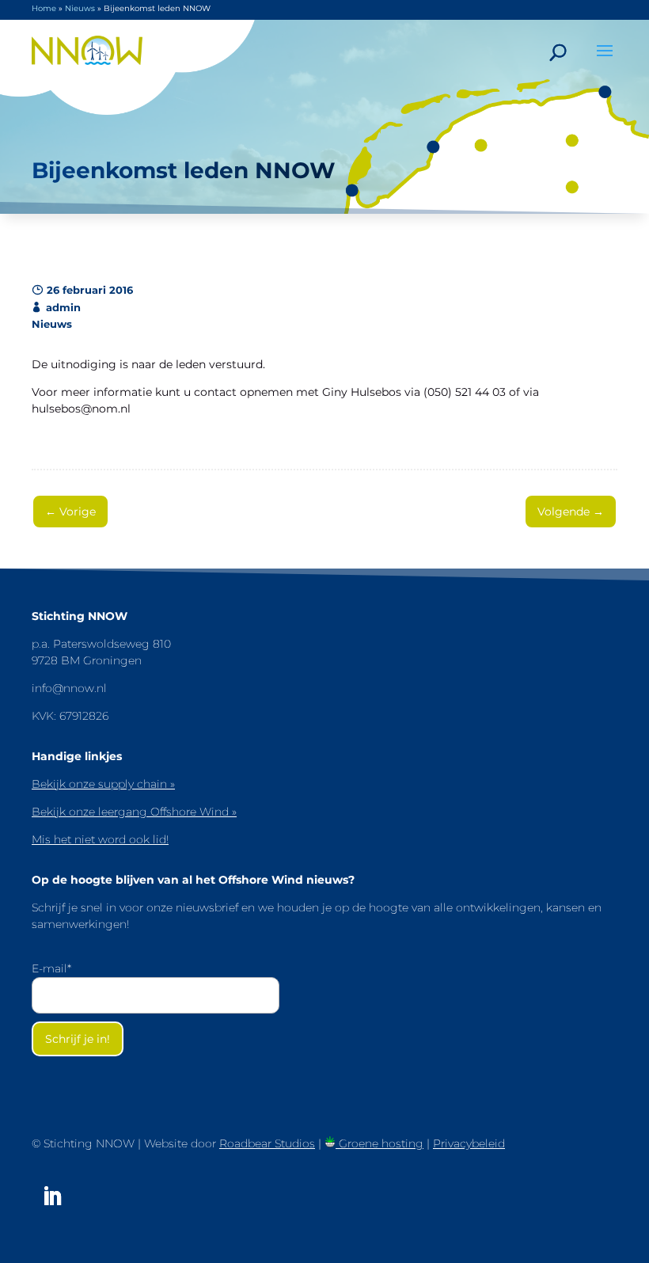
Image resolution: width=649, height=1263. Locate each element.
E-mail (51, 968)
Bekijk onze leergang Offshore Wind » (134, 812)
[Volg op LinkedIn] (52, 1196)
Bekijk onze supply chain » (103, 784)
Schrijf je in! (77, 1039)
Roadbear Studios (267, 1143)
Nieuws (80, 8)
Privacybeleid (469, 1143)
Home (44, 8)
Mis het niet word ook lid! (100, 839)
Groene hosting (379, 1143)
